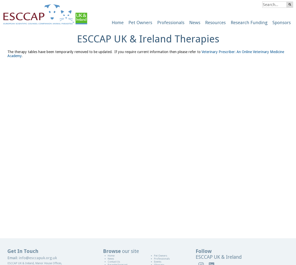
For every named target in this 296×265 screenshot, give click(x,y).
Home (111, 255)
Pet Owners (160, 255)
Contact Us (114, 261)
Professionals (162, 258)
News (111, 258)
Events (157, 261)
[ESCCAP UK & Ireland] (43, 12)
